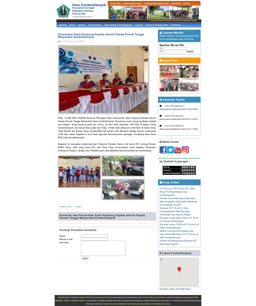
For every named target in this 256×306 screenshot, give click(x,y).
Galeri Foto (169, 60)
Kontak (186, 3)
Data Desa (176, 3)
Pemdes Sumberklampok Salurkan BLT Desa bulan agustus (178, 242)
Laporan (139, 25)
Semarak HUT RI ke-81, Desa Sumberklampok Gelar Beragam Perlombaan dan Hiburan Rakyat (175, 211)
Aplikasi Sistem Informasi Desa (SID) (93, 297)
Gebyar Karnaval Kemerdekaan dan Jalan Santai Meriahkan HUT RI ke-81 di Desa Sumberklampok (179, 234)
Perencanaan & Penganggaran (118, 25)
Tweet (78, 206)
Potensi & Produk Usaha (157, 25)
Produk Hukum (95, 25)
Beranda (63, 25)
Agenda (81, 25)
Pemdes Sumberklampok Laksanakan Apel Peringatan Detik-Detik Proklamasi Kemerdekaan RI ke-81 (178, 201)
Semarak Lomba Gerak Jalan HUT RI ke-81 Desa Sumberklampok (179, 219)
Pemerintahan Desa (132, 3)
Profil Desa (115, 3)
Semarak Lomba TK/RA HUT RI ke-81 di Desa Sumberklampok (179, 226)
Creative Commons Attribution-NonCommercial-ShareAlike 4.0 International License (136, 304)
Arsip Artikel (170, 182)
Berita (72, 25)
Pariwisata (176, 25)
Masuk (190, 51)
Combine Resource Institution (154, 297)
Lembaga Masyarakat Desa (156, 3)
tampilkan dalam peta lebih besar (175, 288)
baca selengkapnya (174, 105)
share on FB (66, 206)
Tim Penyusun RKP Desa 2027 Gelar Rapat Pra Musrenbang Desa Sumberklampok (177, 191)
